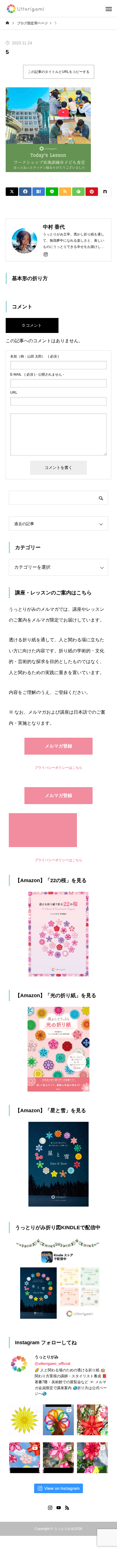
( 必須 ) (34, 356)
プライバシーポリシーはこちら (58, 768)
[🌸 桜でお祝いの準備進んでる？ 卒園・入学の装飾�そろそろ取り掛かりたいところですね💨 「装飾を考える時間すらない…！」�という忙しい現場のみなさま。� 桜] (24, 1457)
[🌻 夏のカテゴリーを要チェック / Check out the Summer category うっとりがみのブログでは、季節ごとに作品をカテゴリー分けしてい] (24, 1419)
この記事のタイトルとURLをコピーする (58, 72)
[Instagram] (46, 254)
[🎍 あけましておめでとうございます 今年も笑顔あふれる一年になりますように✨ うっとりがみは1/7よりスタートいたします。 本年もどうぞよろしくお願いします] (92, 1457)
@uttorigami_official (52, 1363)
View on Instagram (62, 1488)
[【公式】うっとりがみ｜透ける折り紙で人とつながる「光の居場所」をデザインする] (26, 8)
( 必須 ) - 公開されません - (37, 374)
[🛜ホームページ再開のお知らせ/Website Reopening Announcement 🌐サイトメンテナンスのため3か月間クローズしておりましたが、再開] (58, 1419)
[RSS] (67, 1507)
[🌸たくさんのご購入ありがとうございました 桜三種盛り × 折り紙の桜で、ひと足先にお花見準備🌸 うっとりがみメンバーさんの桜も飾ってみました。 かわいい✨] (92, 1419)
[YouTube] (58, 1507)
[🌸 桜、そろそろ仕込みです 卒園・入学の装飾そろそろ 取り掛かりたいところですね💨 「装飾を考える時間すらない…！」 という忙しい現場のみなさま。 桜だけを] (58, 1457)
